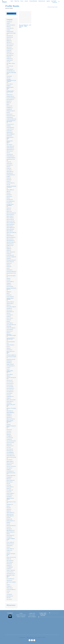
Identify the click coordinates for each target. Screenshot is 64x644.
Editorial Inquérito (10, 240)
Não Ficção (9, 429)
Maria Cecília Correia (10, 399)
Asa (7, 67)
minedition (9, 415)
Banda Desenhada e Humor (10, 88)
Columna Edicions (10, 155)
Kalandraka (9, 360)
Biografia (8, 101)
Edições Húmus (9, 225)
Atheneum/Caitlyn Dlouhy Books (11, 73)
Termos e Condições (21, 616)
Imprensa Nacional (10, 341)
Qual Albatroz (9, 504)
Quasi (8, 506)
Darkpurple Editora (10, 174)
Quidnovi (8, 510)
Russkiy (8, 522)
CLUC (8, 152)
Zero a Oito (9, 599)
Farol (8, 268)
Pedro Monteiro (10, 471)
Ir (15, 13)
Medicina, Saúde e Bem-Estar (11, 405)
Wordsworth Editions (10, 589)
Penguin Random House (11, 472)
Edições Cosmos (10, 219)
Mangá (8, 398)
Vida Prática (9, 580)
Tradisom (8, 568)
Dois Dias (8, 194)
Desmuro (8, 178)
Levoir (8, 367)
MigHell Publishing (10, 412)
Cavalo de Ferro (9, 129)
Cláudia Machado (10, 147)
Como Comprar (32, 615)
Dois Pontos (9, 196)
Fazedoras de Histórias (11, 271)
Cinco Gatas (9, 144)
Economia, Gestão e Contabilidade (10, 205)
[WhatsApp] (34, 640)
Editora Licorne (9, 238)
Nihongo (8, 434)
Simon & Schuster (10, 535)
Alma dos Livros (9, 43)
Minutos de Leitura (10, 418)
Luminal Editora (9, 396)
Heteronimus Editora (10, 324)
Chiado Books (9, 132)
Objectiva (8, 444)
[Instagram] (30, 640)
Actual (8, 29)
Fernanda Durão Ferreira (11, 273)
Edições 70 (9, 211)
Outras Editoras (10, 455)
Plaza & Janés (9, 481)
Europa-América (10, 261)
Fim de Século (9, 286)
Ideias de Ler (9, 331)
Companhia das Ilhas (10, 157)
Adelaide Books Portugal (11, 33)
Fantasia (8, 266)
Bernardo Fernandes (10, 97)
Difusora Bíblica (9, 189)
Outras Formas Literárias (11, 457)
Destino (8, 181)
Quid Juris (8, 509)
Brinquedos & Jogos (10, 110)
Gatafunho (8, 308)
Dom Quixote (9, 199)
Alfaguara (8, 40)
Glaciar (8, 313)
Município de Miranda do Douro (11, 426)
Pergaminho (9, 477)
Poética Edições (9, 486)
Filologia (8, 283)
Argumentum (9, 60)
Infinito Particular (10, 344)
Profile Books (9, 494)
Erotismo (8, 253)
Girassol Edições (10, 311)
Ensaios (8, 250)
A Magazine (9, 21)
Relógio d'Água (9, 515)
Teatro (8, 547)
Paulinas (8, 469)
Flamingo (8, 291)
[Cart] (61, 2)
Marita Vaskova (9, 401)
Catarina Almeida (10, 127)
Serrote (8, 527)
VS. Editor (8, 586)
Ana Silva (8, 50)
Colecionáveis (9, 154)
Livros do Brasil (9, 386)
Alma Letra (9, 47)
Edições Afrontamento (11, 212)
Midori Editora (9, 410)
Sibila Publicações (10, 530)
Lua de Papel (9, 393)
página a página (9, 461)
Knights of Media (10, 364)
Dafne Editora (9, 173)
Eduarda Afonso (9, 243)
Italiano (8, 348)
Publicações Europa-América (10, 499)
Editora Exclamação (10, 237)
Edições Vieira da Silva (11, 232)
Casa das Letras (9, 124)
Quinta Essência (9, 514)
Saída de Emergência (10, 525)
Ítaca (8, 346)
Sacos (8, 523)
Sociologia (8, 536)
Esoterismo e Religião (10, 256)
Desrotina (8, 179)
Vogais (8, 584)
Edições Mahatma (10, 227)
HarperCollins (9, 322)
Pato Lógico (9, 467)
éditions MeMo (9, 235)
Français (8, 294)
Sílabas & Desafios (10, 532)
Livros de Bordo (9, 383)
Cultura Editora (9, 171)
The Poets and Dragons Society (11, 554)
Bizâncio (8, 102)
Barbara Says (9, 94)
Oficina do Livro (9, 445)
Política (8, 488)
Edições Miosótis (10, 229)
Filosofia (8, 284)
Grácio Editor (9, 314)
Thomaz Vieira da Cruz (11, 557)
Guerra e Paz (9, 318)
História (8, 326)
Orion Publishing (10, 452)
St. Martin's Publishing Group (11, 539)
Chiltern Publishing (10, 133)
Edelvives (8, 208)
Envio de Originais (32, 616)
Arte (7, 61)
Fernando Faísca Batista (11, 275)
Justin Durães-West (10, 359)
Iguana (8, 332)
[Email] (32, 640)
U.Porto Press (9, 571)
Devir (8, 184)
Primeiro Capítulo (10, 493)
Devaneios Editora (10, 182)
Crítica (8, 166)
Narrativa (8, 431)
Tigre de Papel (9, 560)
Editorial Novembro (10, 242)
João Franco (9, 349)
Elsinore (8, 247)
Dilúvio (8, 191)
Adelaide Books (9, 31)
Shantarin (8, 528)
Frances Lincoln (10, 296)
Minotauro (9, 417)
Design (8, 176)
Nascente (8, 432)
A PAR (8, 23)
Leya (7, 369)
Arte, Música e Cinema (11, 63)
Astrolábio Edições (10, 70)
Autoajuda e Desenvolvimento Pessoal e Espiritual (11, 80)
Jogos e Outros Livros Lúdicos (11, 352)
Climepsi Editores (10, 149)
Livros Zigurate (9, 391)
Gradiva (8, 316)
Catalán (8, 125)
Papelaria (8, 464)
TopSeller (8, 565)
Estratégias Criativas (10, 260)
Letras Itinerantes (10, 365)
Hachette (8, 319)
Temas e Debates (10, 548)
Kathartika (8, 362)
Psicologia (8, 496)
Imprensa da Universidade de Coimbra (11, 335)
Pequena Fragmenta (10, 475)
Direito (8, 193)
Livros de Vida (9, 385)
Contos (8, 161)
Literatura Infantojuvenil (11, 377)
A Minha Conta (32, 613)
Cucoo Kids (9, 169)
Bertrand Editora (10, 99)
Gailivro (8, 305)
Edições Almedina (10, 214)
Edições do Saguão (10, 222)
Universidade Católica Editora (11, 576)
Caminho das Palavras (11, 118)
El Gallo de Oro (9, 245)
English (8, 248)
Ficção (8, 279)
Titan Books (9, 563)
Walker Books (9, 587)
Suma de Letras (9, 543)
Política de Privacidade (21, 615)
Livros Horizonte (10, 388)
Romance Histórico (10, 520)
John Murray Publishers (11, 355)
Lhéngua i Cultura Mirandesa (10, 371)
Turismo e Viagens (10, 570)
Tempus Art (9, 550)
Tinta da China (9, 562)
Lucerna (8, 394)
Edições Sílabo (9, 230)
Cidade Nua (9, 135)
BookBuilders (9, 107)
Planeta (8, 478)
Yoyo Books (9, 594)
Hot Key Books (9, 329)
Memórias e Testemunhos (11, 408)
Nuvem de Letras (10, 442)
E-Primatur (9, 202)
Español (8, 258)
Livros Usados (9, 389)
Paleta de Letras (10, 463)
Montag (8, 424)
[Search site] (58, 1)
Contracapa (9, 163)
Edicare (8, 209)
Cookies (21, 613)
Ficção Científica (10, 281)
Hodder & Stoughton (10, 327)
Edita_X (8, 234)
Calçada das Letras (10, 115)
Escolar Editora (9, 255)
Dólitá (8, 197)
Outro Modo (9, 459)
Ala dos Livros (9, 37)
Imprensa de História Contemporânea (10, 338)
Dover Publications (10, 201)
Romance (8, 519)
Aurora (8, 77)
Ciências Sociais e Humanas (10, 141)
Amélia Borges (9, 48)
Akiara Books (9, 35)
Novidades (8, 439)
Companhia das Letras (11, 159)
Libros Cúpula (9, 374)
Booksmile (8, 109)
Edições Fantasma (10, 224)
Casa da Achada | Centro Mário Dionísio (11, 121)
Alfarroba (8, 42)
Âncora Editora (9, 53)
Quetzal (8, 507)
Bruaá (8, 112)
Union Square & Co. (10, 573)
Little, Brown (9, 380)
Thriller (8, 558)
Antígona (8, 56)
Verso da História (10, 578)
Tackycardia (9, 545)
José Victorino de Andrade (11, 356)
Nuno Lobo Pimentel (10, 440)
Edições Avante (9, 216)
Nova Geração (9, 437)
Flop (7, 293)
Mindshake (9, 414)
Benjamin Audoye (10, 96)
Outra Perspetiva (10, 453)
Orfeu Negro (9, 450)
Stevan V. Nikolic (10, 542)
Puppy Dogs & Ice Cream (11, 501)
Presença (8, 491)
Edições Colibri (9, 217)
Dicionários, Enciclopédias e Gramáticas (11, 187)
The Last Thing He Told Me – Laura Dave (23, 26)
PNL (7, 483)
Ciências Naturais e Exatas (10, 138)
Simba (8, 533)
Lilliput (8, 375)
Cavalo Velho (9, 130)
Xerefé (8, 591)
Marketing (8, 402)
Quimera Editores (10, 512)
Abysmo (8, 26)
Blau (7, 104)
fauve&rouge (9, 269)
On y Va (8, 447)
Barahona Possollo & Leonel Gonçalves (10, 91)
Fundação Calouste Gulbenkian (10, 299)
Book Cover (9, 105)
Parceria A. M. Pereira (11, 466)
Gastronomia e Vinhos (11, 306)
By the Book (9, 114)
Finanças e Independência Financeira (11, 289)
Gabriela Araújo (9, 301)
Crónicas (8, 168)
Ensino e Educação (10, 251)
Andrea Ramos (9, 55)
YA (7, 592)
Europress (8, 263)
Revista (8, 517)
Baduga (8, 85)
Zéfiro (8, 597)
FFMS (8, 278)
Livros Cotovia (9, 381)
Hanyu (8, 321)
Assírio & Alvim (9, 69)
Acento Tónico (9, 28)
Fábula (8, 264)
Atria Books (9, 76)
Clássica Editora (10, 146)
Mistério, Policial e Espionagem (10, 421)
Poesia (8, 485)
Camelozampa (9, 117)
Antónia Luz (9, 58)
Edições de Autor (10, 221)
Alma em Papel (9, 45)
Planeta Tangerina (10, 480)
